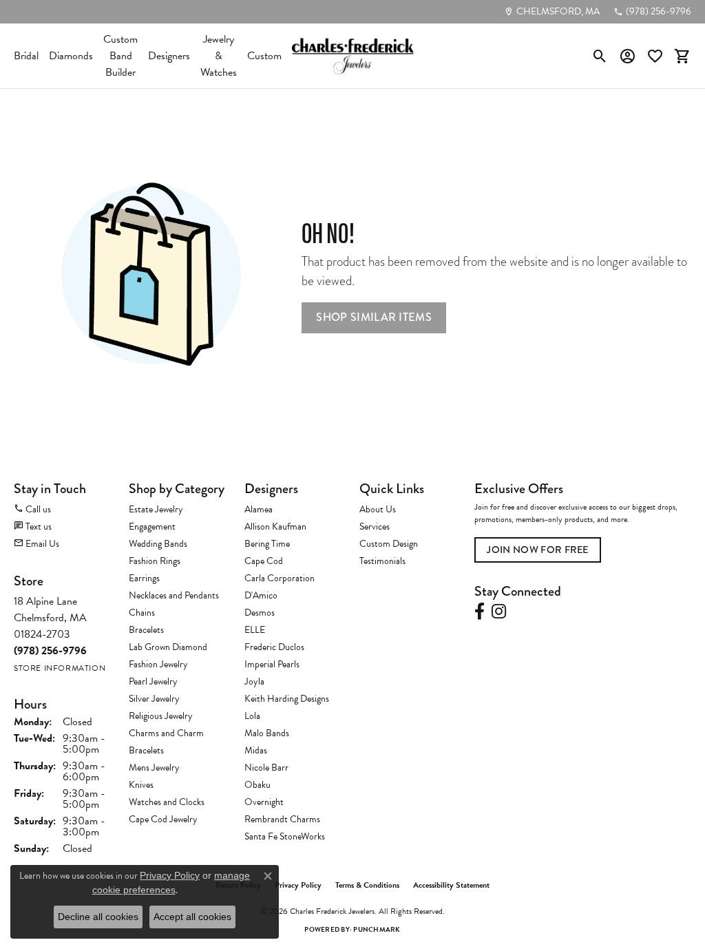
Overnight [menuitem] (264, 802)
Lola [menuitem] (252, 716)
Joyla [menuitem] (254, 681)
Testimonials (382, 561)
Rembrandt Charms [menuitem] (282, 819)
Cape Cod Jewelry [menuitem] (163, 819)
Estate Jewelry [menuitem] (156, 509)
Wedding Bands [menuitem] (158, 543)
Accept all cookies (192, 916)
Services (374, 526)
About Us (377, 509)
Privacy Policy (298, 885)
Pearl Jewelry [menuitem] (153, 681)
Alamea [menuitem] (258, 509)
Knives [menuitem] (141, 785)
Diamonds (71, 56)
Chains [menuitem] (142, 612)
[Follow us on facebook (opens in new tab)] (479, 611)
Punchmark (376, 929)
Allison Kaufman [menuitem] (275, 526)
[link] (552, 11)
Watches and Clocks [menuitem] (166, 802)
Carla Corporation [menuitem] (279, 578)
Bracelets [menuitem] (146, 630)
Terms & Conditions (367, 885)
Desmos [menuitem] (259, 612)
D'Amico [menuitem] (260, 595)
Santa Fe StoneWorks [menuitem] (284, 836)
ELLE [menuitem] (254, 630)
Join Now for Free (537, 550)
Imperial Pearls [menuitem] (271, 664)
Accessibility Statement (451, 885)
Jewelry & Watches (218, 56)
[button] (600, 56)
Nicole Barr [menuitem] (266, 767)
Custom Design (388, 543)
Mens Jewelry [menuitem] (154, 767)
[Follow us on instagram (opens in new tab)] (499, 611)
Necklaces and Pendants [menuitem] (174, 595)
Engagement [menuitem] (152, 526)
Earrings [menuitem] (144, 578)
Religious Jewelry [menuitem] (161, 716)
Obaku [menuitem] (257, 785)
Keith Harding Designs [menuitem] (286, 698)
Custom (264, 56)
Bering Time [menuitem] (267, 543)
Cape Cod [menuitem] (263, 561)
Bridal (26, 56)
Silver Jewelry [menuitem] (154, 698)
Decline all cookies (98, 916)
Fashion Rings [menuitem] (154, 561)
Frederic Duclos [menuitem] (274, 647)
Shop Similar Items (374, 317)
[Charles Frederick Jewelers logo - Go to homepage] (352, 55)
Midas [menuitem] (255, 750)
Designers (169, 56)
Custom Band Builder (120, 56)
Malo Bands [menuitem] (266, 733)
